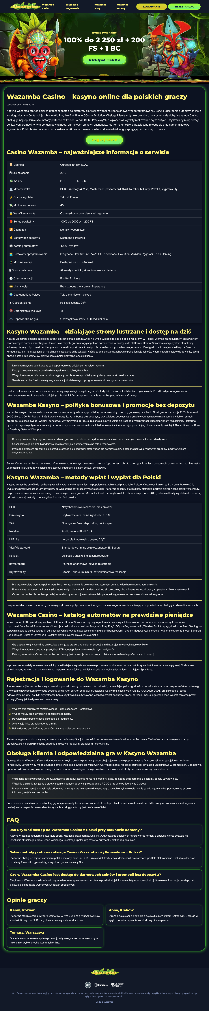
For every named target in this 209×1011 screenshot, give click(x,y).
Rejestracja (184, 6)
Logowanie (151, 6)
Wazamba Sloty (100, 6)
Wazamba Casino (48, 6)
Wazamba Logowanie (72, 6)
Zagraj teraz (104, 140)
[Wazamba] (25, 6)
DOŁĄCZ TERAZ (104, 60)
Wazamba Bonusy (122, 6)
